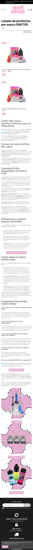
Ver (3, 74)
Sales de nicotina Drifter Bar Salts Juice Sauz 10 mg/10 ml (16, 69)
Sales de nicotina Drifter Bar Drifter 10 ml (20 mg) (14, 108)
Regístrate (27, 505)
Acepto (5, 546)
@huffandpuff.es (17, 549)
